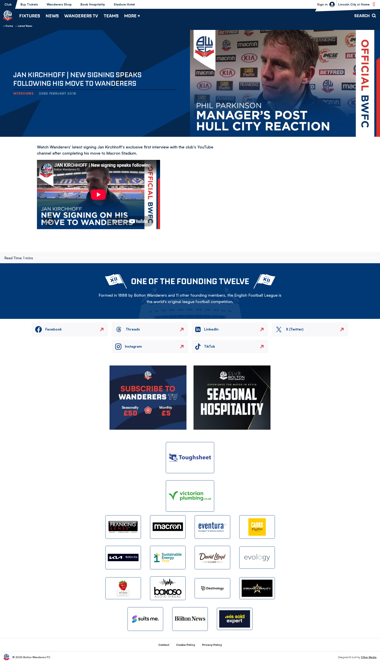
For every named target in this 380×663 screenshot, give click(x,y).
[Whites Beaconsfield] (123, 588)
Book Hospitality (92, 4)
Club (8, 4)
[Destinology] (212, 588)
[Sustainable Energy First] (168, 557)
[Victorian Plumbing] (190, 496)
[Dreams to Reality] (257, 588)
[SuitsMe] (145, 619)
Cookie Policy (185, 645)
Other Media (368, 657)
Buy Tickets (29, 4)
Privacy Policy (212, 645)
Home (9, 25)
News (52, 15)
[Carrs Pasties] (257, 527)
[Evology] (257, 557)
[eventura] (212, 527)
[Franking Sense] (123, 527)
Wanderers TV (81, 15)
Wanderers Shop (59, 4)
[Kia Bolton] (123, 557)
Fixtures (29, 15)
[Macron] (168, 527)
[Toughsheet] (190, 457)
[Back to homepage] (8, 15)
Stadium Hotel (124, 4)
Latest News (25, 25)
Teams (111, 15)
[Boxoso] (168, 588)
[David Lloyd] (212, 557)
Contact (163, 645)
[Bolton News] (190, 619)
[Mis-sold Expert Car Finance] (234, 619)
